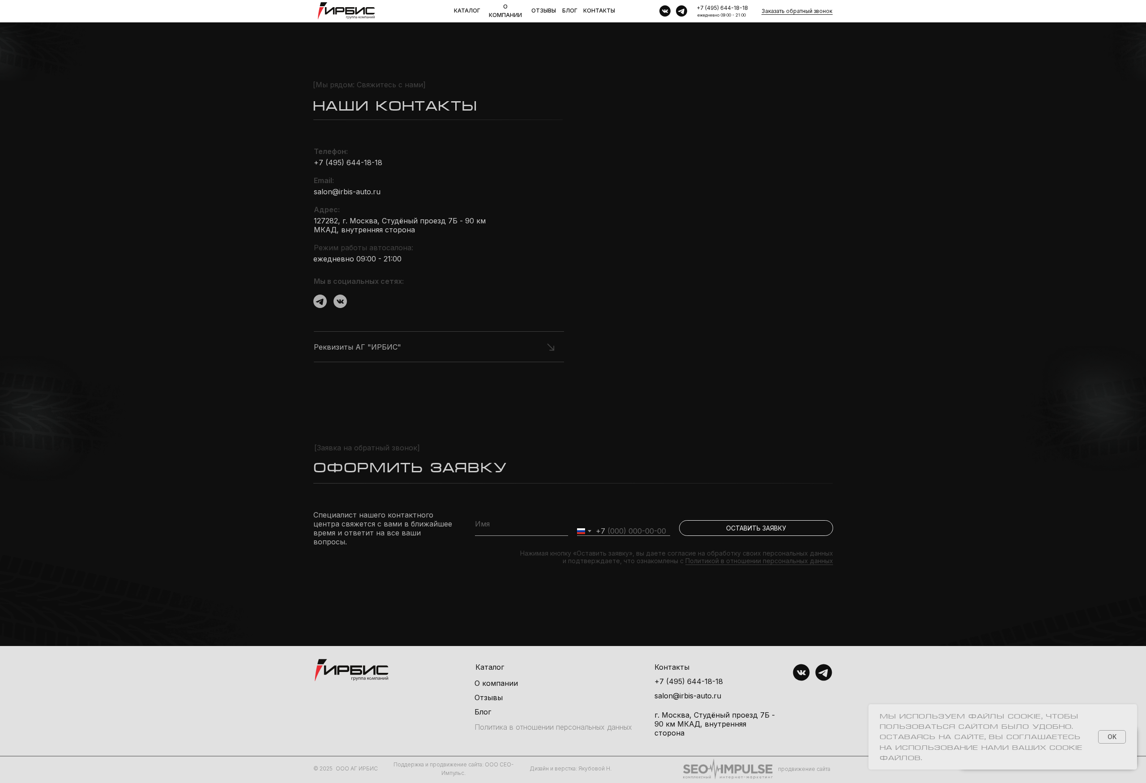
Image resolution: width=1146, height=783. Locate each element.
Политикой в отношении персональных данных (759, 561)
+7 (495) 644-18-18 (722, 7)
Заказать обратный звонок (796, 11)
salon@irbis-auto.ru (347, 191)
